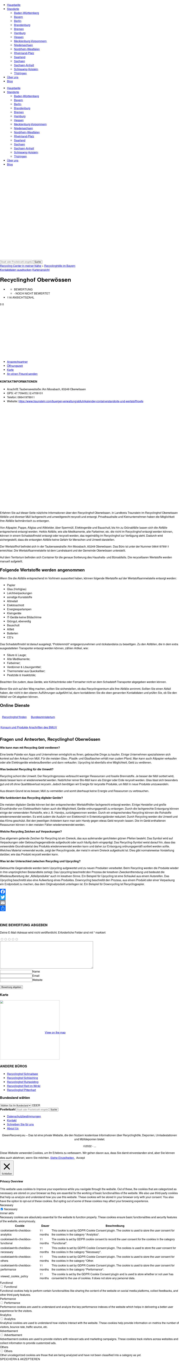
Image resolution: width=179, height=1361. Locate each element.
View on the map (55, 1032)
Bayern (18, 17)
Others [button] (4, 1347)
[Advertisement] (89, 332)
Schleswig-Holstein (26, 69)
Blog (10, 81)
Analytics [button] (5, 1315)
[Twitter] (89, 897)
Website (37, 980)
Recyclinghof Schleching (22, 1078)
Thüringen (20, 73)
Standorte (13, 9)
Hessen (19, 37)
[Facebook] (89, 891)
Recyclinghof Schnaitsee (22, 1074)
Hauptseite (13, 5)
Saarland (19, 57)
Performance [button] (8, 1299)
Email (36, 976)
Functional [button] (6, 1283)
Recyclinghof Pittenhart (21, 1090)
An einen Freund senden (22, 374)
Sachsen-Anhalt (24, 65)
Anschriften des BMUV (43, 727)
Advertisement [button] (9, 1331)
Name (36, 971)
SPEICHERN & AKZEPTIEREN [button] (20, 1359)
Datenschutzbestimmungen (24, 1116)
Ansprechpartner (17, 362)
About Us (13, 1128)
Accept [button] (80, 1158)
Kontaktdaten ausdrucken (16, 270)
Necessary (10, 1209)
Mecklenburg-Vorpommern (30, 41)
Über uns (12, 77)
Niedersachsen (23, 45)
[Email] (89, 903)
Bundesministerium (43, 717)
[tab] (93, 362)
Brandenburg (22, 25)
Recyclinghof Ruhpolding (22, 1082)
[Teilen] (89, 908)
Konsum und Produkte (14, 727)
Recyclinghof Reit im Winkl (23, 1086)
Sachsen (19, 61)
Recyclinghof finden (14, 717)
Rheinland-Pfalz (24, 53)
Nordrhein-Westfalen (27, 49)
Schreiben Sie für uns (20, 1124)
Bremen (19, 29)
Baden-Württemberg (26, 13)
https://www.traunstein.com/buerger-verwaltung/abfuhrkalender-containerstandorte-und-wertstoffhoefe (81, 401)
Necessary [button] (6, 1205)
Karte (10, 370)
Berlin (17, 21)
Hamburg (20, 33)
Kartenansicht (40, 270)
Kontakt (11, 1120)
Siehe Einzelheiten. (62, 1158)
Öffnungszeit (15, 366)
